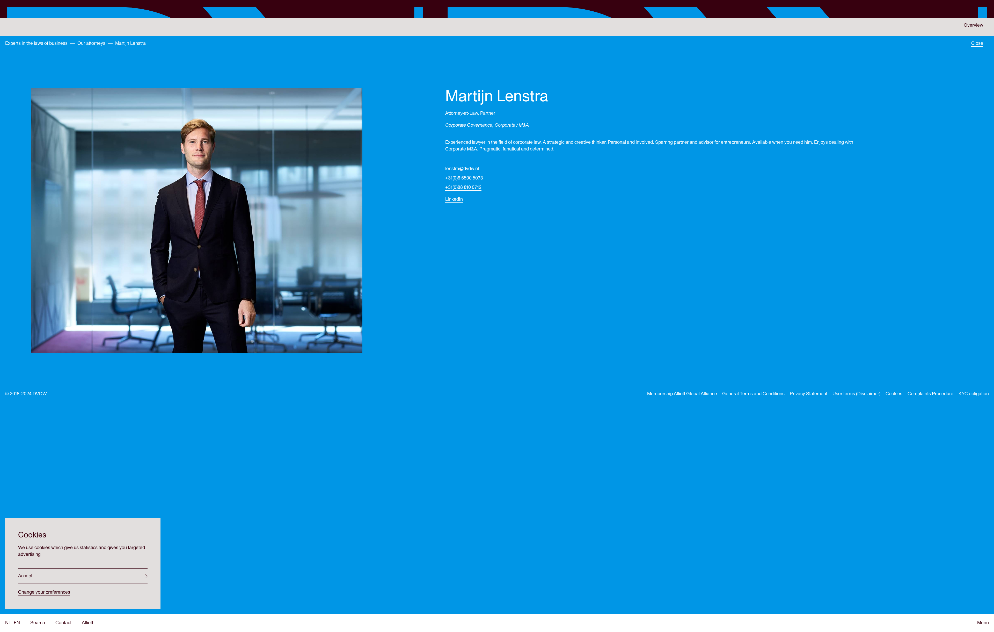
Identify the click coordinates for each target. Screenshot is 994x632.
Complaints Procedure (930, 394)
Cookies (894, 394)
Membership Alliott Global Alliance (682, 394)
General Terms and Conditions (753, 394)
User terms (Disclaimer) (856, 394)
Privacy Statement (808, 394)
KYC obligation (974, 394)
